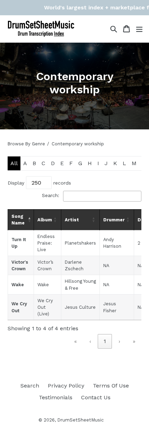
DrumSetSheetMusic (80, 420)
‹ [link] (90, 341)
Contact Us (96, 397)
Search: (50, 195)
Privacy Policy (66, 385)
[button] (29, 219)
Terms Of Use (111, 385)
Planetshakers (80, 243)
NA (106, 265)
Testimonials (55, 397)
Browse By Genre (26, 143)
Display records (39, 183)
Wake (17, 284)
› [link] (119, 341)
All (14, 163)
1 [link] (105, 341)
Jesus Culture (80, 307)
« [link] (75, 341)
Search (29, 385)
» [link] (134, 341)
